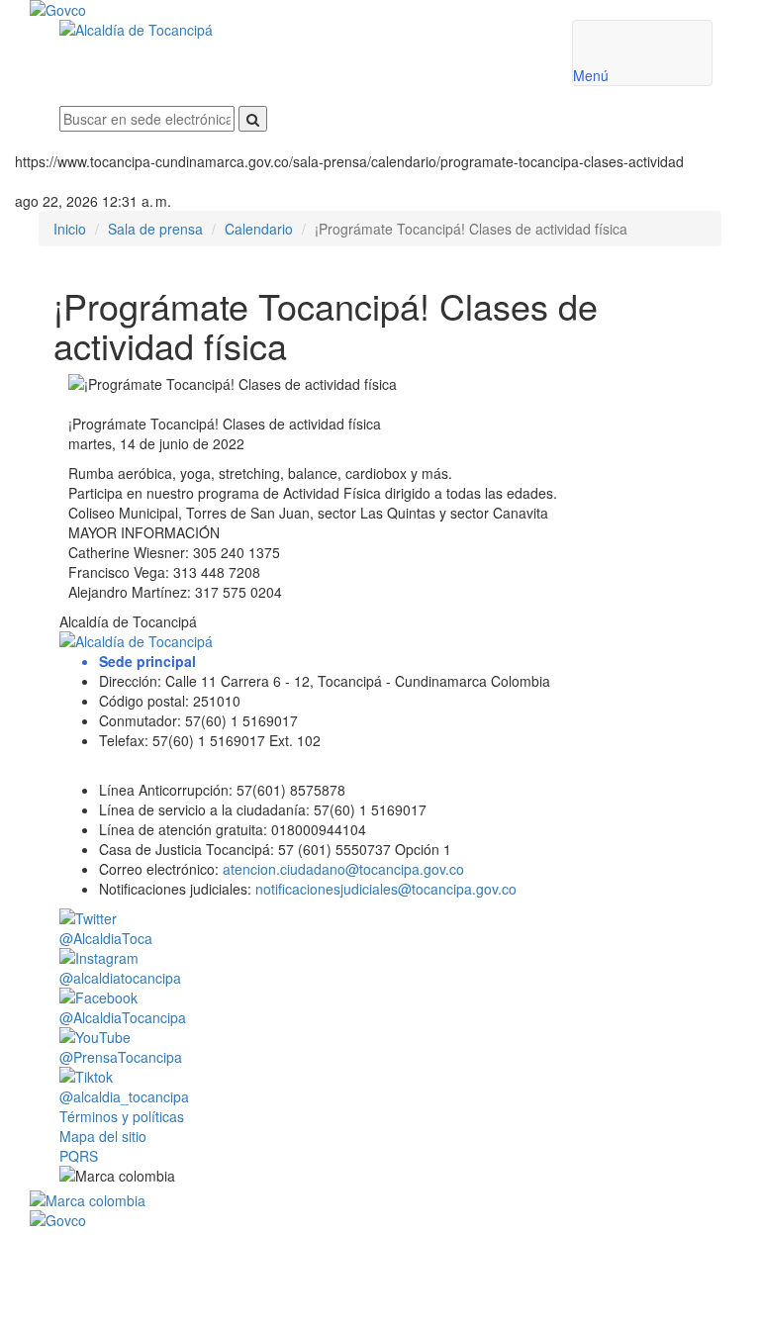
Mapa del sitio (102, 1136)
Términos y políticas (121, 1116)
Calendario (259, 228)
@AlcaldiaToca (105, 938)
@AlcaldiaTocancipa (122, 1017)
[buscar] (252, 119)
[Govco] (326, 10)
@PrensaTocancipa (120, 1057)
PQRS (78, 1156)
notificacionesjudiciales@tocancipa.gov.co (386, 889)
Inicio (69, 228)
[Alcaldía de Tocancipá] (300, 30)
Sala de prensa (155, 228)
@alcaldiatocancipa (120, 978)
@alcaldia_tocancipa (124, 1096)
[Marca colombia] (386, 1200)
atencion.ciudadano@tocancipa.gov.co (343, 869)
